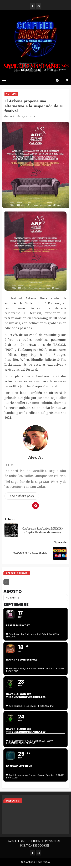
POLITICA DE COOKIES (34, 846)
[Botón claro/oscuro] (58, 80)
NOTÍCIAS (11, 93)
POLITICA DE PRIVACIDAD (44, 841)
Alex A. (11, 116)
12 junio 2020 (27, 116)
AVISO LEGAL (16, 841)
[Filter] (6, 582)
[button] (4, 80)
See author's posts (22, 496)
